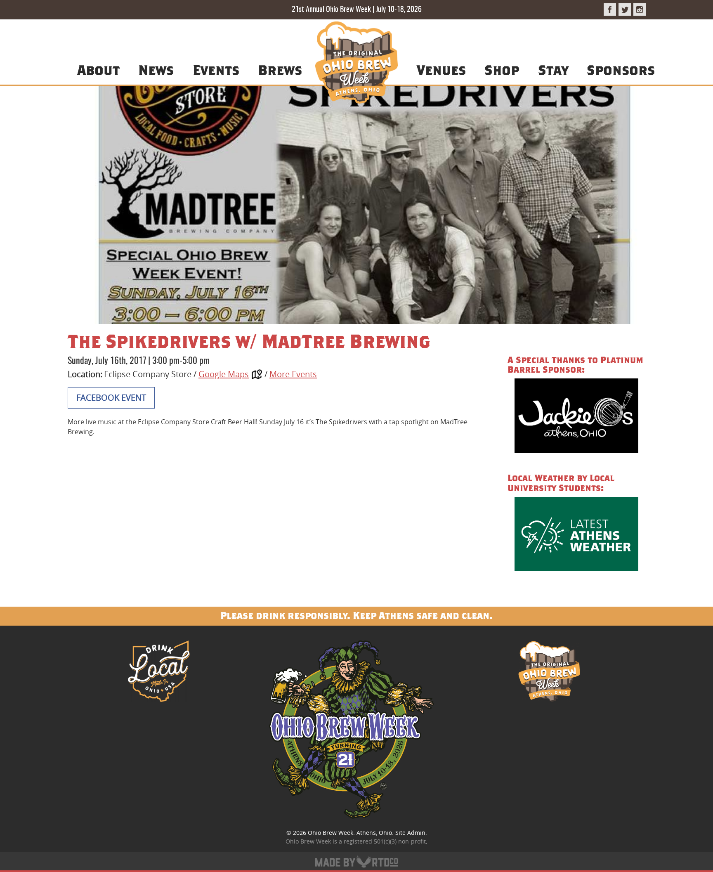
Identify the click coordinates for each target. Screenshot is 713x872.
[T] (625, 9)
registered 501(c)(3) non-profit (385, 841)
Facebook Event (111, 397)
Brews (280, 69)
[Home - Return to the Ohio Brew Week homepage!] (356, 63)
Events (216, 69)
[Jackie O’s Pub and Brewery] (576, 417)
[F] (610, 9)
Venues (441, 69)
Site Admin (410, 833)
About (98, 69)
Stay (553, 69)
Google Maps (223, 374)
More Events (293, 374)
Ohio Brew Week (330, 833)
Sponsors (621, 69)
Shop (501, 69)
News (156, 69)
